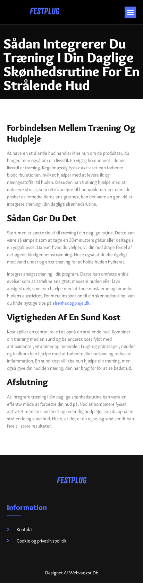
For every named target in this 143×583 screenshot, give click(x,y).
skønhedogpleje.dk (71, 303)
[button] (130, 12)
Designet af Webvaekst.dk (71, 572)
